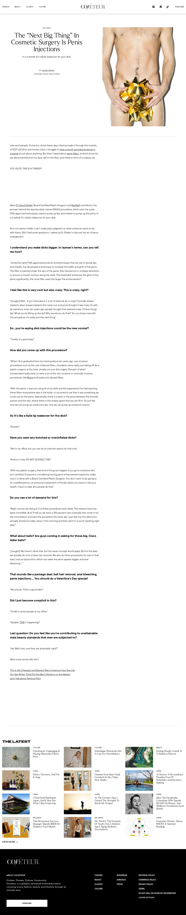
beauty (18, 7)
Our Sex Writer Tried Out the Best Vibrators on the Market (40, 674)
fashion (5, 7)
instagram (122, 875)
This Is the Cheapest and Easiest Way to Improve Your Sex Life (42, 670)
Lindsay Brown (48, 70)
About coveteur (16, 875)
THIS (21, 622)
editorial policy (147, 875)
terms (142, 888)
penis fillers (73, 153)
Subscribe (179, 7)
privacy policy (146, 884)
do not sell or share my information (157, 893)
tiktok (120, 884)
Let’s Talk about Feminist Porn (25, 678)
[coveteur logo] (93, 7)
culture (42, 7)
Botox (30, 377)
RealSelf (75, 205)
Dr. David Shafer (24, 205)
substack (121, 879)
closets (29, 7)
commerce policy (147, 879)
